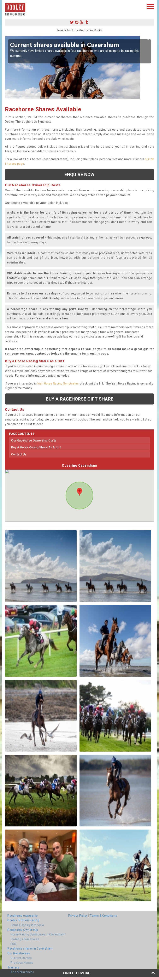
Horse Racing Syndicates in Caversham (38, 934)
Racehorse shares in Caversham (30, 948)
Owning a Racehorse (25, 939)
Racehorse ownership (22, 915)
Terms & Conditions (103, 915)
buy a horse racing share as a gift (36, 447)
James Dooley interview (27, 925)
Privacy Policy (78, 915)
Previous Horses (22, 962)
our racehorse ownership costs (34, 440)
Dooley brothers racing (23, 920)
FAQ (13, 944)
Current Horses (21, 958)
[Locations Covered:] (7, 6)
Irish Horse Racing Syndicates (58, 383)
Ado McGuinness (22, 972)
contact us (18, 454)
